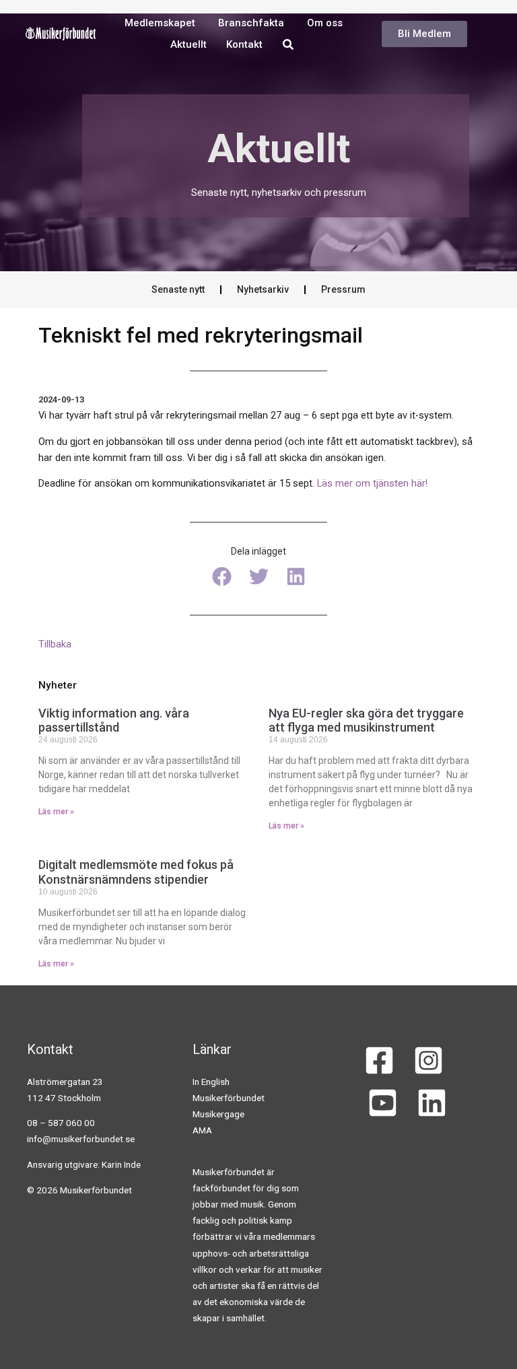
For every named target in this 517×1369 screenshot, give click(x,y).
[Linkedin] (432, 1103)
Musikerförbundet (229, 1097)
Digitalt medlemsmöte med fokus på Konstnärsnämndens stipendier (136, 871)
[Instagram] (428, 1060)
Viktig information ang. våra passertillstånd (113, 720)
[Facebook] (379, 1060)
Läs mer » (56, 811)
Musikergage (218, 1114)
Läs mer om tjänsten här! (372, 483)
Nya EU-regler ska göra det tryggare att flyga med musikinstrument (366, 720)
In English (211, 1081)
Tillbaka (54, 644)
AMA (202, 1130)
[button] (222, 576)
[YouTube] (382, 1103)
